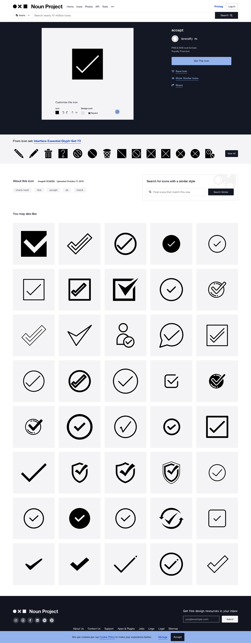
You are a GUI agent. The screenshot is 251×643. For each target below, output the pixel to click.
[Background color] (83, 113)
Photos (89, 6)
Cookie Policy (107, 637)
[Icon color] (57, 112)
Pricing (218, 6)
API (97, 6)
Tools (105, 6)
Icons (79, 6)
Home (70, 6)
